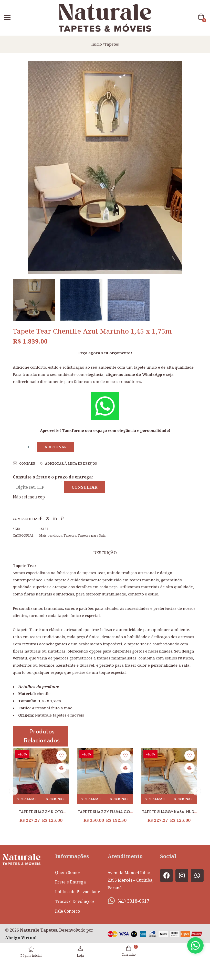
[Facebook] (166, 875)
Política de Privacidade (77, 891)
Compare (27, 463)
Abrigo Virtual (21, 938)
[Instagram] (181, 875)
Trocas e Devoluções (74, 901)
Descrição (105, 553)
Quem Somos (67, 872)
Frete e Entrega (70, 882)
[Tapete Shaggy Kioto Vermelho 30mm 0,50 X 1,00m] (41, 776)
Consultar (84, 487)
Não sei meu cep (29, 497)
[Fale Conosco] (195, 945)
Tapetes (111, 44)
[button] (202, 18)
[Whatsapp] (197, 875)
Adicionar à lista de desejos (71, 463)
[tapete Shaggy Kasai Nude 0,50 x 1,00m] (169, 776)
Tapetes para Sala (92, 535)
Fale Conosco (67, 911)
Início (96, 44)
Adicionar (56, 446)
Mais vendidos (50, 535)
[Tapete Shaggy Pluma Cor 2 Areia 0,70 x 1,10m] (105, 776)
